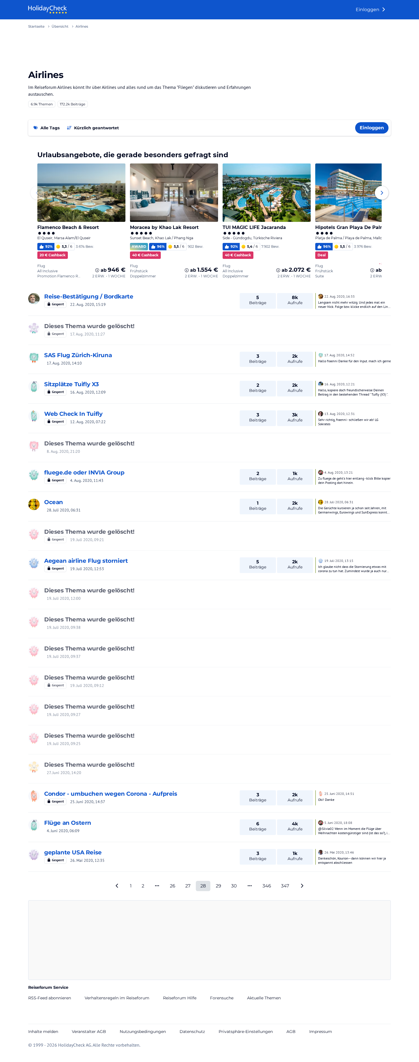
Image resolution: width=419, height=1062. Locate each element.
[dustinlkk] (34, 767)
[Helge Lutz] (34, 328)
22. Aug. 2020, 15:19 (88, 304)
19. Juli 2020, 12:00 (64, 598)
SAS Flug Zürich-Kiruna (78, 355)
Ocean (53, 502)
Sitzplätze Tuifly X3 (71, 384)
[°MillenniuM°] (34, 357)
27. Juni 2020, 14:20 (64, 772)
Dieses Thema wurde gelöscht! (89, 326)
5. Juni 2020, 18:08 (338, 822)
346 (267, 886)
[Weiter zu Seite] (157, 886)
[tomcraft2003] (34, 854)
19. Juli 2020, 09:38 (64, 627)
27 (187, 886)
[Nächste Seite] (301, 886)
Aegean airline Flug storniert (86, 560)
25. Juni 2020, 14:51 (339, 793)
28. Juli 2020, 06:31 (64, 510)
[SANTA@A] (34, 474)
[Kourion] (320, 472)
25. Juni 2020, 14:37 (87, 801)
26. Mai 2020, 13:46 (339, 852)
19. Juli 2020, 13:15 (338, 560)
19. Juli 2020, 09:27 (64, 714)
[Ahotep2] (320, 296)
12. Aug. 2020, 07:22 (88, 421)
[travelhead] (34, 563)
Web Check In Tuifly (73, 413)
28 (203, 886)
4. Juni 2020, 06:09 (63, 830)
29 (218, 886)
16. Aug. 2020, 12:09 (88, 392)
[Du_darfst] (34, 504)
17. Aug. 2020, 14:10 (64, 363)
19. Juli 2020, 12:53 (87, 568)
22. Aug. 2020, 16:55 (339, 296)
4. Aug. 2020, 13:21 (338, 472)
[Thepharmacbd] (34, 445)
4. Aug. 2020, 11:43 (86, 480)
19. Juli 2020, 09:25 (64, 743)
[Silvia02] (34, 386)
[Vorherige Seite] (117, 886)
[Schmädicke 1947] (34, 298)
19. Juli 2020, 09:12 (87, 685)
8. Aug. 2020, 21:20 (63, 451)
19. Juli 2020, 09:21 (87, 539)
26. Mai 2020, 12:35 (87, 860)
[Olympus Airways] (34, 534)
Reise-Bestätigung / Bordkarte (88, 296)
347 (285, 886)
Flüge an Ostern (67, 822)
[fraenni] (320, 383)
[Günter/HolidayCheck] (320, 852)
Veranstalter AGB (89, 1031)
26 (172, 886)
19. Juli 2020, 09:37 (64, 656)
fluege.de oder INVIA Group (84, 472)
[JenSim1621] (34, 796)
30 (234, 886)
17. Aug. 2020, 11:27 (87, 334)
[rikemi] (34, 416)
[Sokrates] (320, 413)
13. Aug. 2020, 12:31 (339, 414)
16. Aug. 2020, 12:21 (339, 384)
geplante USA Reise (73, 852)
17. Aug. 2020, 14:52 (339, 355)
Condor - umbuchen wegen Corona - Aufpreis (110, 793)
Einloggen (368, 9)
